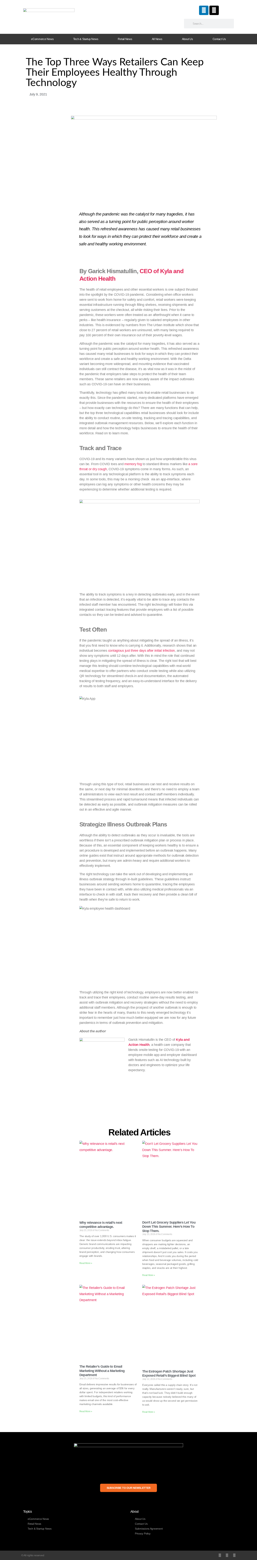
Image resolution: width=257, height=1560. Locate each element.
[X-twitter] (214, 10)
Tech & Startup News (85, 39)
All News (157, 39)
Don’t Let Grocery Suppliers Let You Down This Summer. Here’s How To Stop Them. (168, 1227)
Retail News (125, 39)
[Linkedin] (203, 10)
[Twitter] (219, 1555)
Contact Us (219, 39)
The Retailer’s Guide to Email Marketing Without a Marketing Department (102, 1371)
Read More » (85, 1263)
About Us (187, 39)
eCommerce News (42, 39)
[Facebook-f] (227, 1555)
